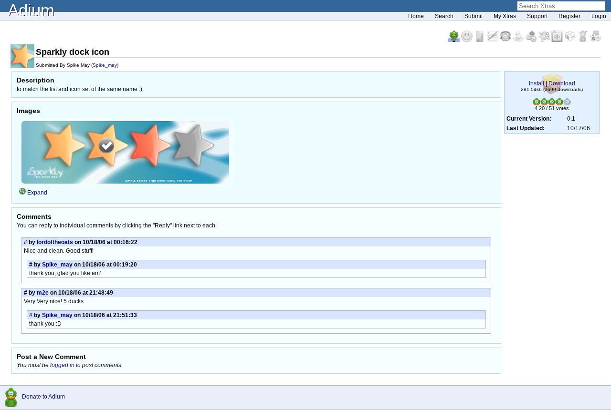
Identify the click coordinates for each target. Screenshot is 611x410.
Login (598, 16)
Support (537, 16)
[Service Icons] (544, 40)
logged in (62, 365)
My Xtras (505, 16)
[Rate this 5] (567, 103)
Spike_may (105, 65)
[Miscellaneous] (583, 40)
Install (536, 83)
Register (569, 16)
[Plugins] (570, 40)
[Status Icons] (532, 40)
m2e (43, 292)
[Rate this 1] (536, 103)
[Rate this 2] (544, 103)
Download (561, 83)
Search (444, 16)
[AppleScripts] (519, 40)
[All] (595, 40)
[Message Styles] (493, 40)
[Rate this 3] (552, 103)
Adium (31, 9)
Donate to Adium (43, 396)
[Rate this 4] (559, 103)
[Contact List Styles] (480, 40)
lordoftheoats (55, 242)
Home (416, 16)
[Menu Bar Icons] (557, 40)
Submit (473, 16)
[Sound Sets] (506, 40)
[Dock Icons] (454, 40)
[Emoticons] (467, 40)
